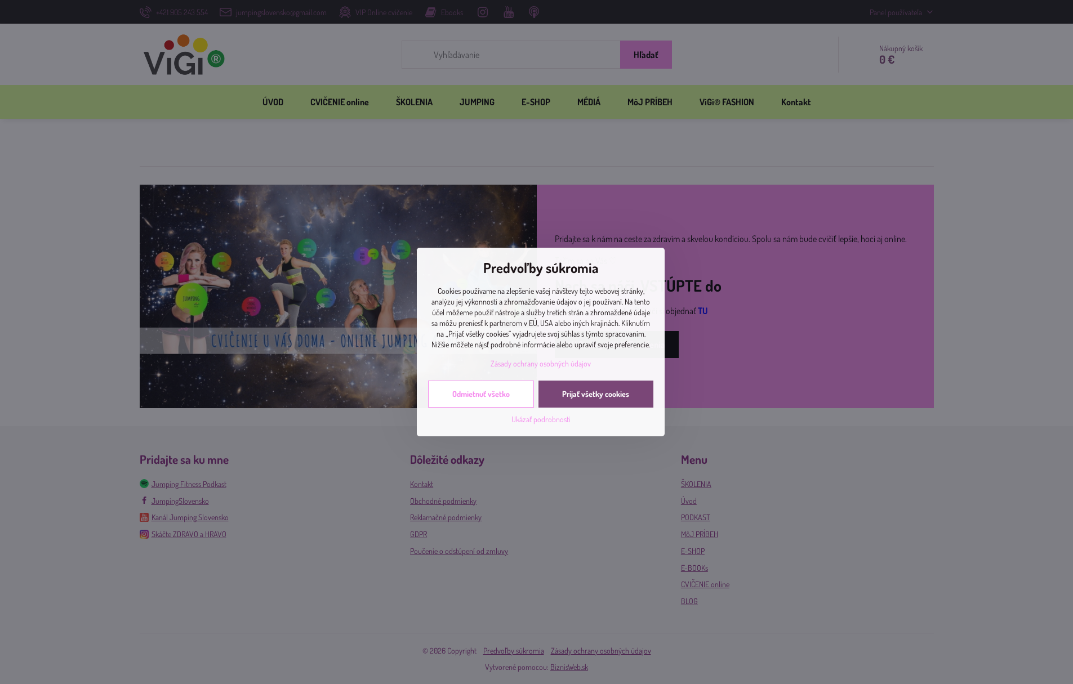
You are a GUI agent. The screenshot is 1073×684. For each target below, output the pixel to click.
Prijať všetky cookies (595, 394)
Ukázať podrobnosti (541, 419)
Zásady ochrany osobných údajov (541, 363)
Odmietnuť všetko (481, 394)
